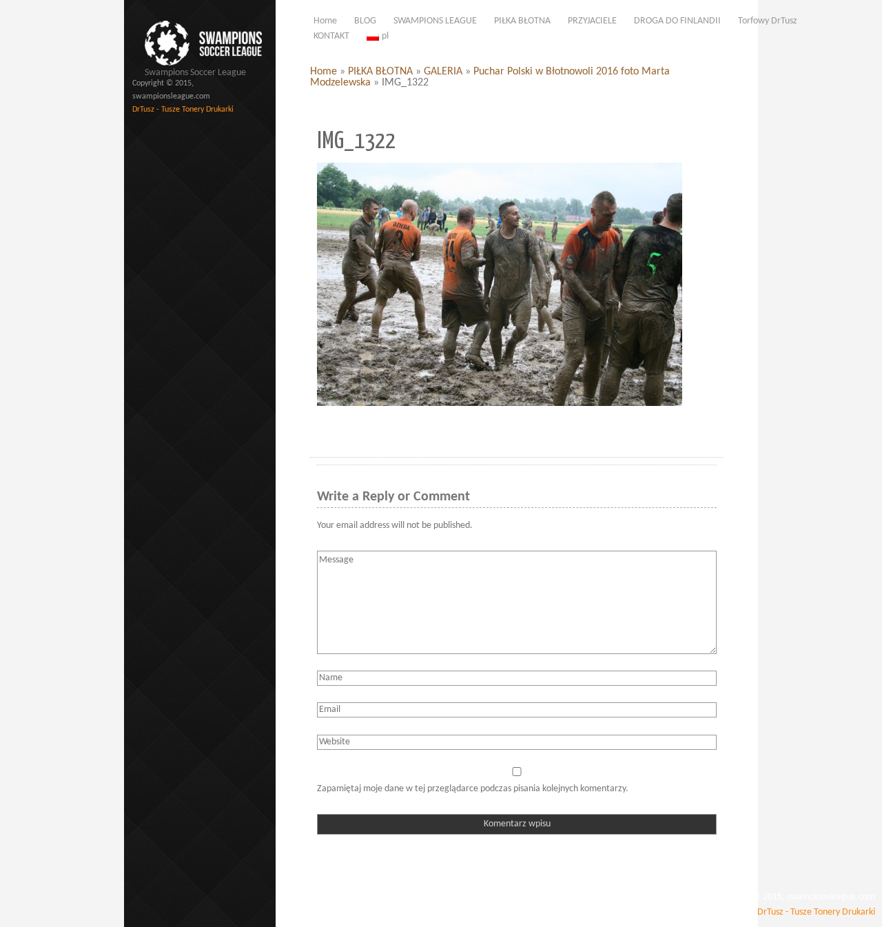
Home (323, 71)
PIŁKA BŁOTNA (380, 71)
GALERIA (443, 71)
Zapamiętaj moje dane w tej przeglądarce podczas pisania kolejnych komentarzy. (472, 789)
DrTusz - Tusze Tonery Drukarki (183, 109)
